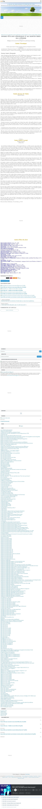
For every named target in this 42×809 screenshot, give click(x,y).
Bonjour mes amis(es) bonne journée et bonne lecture (12, 437)
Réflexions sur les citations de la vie (8, 671)
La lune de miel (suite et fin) (6, 485)
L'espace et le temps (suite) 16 (7, 552)
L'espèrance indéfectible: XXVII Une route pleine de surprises (13, 593)
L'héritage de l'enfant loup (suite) (7, 612)
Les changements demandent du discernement (10, 522)
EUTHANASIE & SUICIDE (5, 466)
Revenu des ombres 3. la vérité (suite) (8, 689)
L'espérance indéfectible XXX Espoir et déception (10, 595)
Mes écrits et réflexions (5, 622)
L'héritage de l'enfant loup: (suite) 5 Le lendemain (11, 613)
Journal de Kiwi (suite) (5, 479)
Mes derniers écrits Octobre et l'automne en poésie (11, 621)
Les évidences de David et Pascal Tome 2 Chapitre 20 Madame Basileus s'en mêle (17, 530)
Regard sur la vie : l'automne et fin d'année (9, 680)
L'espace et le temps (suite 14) (7, 550)
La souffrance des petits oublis (7, 493)
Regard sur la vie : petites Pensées (8, 682)
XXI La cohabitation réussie (6, 706)
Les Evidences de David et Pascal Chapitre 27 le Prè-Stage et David (14, 527)
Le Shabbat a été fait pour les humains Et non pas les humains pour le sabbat (16, 534)
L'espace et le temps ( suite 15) (7, 551)
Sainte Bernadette (4, 693)
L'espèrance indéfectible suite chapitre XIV (9, 587)
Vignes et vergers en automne (7, 704)
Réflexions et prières (5, 669)
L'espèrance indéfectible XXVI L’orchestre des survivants (12, 594)
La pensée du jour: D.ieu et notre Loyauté (9, 490)
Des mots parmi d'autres (6, 454)
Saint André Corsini (36, 34)
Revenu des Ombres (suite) (6, 691)
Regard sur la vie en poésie (6, 675)
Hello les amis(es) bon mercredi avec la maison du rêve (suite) (13, 469)
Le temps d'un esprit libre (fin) (7, 607)
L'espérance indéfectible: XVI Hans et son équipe (10, 589)
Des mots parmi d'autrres (6, 458)
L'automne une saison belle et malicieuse (9, 495)
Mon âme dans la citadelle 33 (6, 644)
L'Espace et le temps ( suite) (6, 539)
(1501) (4, 713)
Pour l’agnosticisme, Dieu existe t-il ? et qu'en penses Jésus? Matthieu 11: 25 (16, 662)
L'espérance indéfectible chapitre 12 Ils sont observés (11, 562)
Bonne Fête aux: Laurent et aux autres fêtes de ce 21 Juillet (13, 721)
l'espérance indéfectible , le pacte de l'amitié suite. (11, 585)
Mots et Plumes (4, 645)
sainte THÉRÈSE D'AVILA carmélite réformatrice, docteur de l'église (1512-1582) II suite (18, 695)
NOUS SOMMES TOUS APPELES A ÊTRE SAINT (10, 651)
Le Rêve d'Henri (4, 510)
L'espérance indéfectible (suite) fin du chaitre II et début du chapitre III (15, 588)
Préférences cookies (21, 778)
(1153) (3, 715)
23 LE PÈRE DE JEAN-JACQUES (6, 430)
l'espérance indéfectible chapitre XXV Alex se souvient (12, 582)
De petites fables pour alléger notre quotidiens (10, 453)
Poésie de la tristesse (5, 660)
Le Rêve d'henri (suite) (5, 516)
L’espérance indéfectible (5, 560)
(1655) (4, 710)
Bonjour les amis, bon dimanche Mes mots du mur (11, 435)
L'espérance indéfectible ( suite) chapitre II (9, 586)
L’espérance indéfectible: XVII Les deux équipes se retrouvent (13, 590)
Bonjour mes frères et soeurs (7, 441)
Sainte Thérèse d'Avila (5, 694)
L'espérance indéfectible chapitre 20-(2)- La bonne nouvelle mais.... (14, 566)
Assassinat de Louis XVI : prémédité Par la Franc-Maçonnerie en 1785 (15, 433)
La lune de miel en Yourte (6, 483)
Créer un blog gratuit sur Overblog (27, 776)
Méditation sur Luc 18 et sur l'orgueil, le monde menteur (12, 620)
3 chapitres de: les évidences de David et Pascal (10, 432)
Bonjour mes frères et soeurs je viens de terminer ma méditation (14, 442)
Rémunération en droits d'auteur (17, 777)
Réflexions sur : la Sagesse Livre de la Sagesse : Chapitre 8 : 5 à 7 (14, 670)
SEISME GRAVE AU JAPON (6, 699)
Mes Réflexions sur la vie (6, 639)
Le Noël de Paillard (4, 502)
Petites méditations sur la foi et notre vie (9, 658)
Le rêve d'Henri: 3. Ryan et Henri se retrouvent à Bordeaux (12, 511)
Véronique (10, 34)
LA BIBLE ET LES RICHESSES (6, 480)
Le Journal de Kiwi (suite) (6, 497)
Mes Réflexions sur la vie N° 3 (7, 640)
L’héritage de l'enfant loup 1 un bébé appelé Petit (11, 609)
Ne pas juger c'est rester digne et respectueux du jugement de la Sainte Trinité (17, 650)
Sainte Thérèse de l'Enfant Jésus (7, 697)
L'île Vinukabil (3, 616)
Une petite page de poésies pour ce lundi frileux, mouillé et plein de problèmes (17, 702)
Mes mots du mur (4, 624)
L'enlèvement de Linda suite (6, 501)
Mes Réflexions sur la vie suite (7, 642)
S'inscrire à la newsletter (5, 280)
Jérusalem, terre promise (6, 475)
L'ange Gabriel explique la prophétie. (8, 489)
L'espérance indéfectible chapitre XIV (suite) (9, 574)
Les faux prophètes (4, 532)
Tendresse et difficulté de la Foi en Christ (9, 701)
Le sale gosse (3, 520)
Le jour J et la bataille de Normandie (8, 496)
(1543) (3, 712)
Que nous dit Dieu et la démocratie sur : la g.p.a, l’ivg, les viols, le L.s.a (15, 667)
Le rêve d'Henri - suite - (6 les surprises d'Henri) (10, 517)
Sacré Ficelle (3, 692)
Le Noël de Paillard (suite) (6, 505)
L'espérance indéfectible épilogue (7, 584)
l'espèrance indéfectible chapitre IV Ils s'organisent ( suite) (12, 572)
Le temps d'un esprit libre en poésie (8, 602)
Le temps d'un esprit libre (6, 598)
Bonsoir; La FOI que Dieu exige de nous (9, 444)
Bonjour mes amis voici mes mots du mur (9, 440)
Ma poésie (3, 618)
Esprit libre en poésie (5, 462)
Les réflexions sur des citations (7, 597)
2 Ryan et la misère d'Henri (6, 431)
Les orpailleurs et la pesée (6, 536)
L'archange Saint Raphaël (6, 491)
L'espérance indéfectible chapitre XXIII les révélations (11, 577)
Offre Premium (25, 777)
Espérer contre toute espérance (7, 461)
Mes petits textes (4, 636)
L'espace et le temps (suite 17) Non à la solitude (10, 553)
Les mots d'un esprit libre (6, 535)
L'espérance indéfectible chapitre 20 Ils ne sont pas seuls (12, 569)
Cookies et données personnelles (34, 777)
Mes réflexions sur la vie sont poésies (8, 641)
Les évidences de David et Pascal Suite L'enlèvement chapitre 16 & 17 (15, 528)
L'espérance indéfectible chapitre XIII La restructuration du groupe (14, 573)
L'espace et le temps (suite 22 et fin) (8, 559)
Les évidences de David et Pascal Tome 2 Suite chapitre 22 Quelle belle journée (17, 531)
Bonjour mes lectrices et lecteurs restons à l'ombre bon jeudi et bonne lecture (17, 443)
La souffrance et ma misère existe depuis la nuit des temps (13, 494)
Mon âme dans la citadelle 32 (6, 643)
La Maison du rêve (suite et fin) (7, 488)
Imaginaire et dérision (5, 471)
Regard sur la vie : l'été (5, 681)
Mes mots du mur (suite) (6, 629)
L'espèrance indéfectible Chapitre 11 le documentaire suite (13, 561)
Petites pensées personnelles (7, 659)
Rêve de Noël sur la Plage (6, 687)
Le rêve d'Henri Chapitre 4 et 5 (7, 513)
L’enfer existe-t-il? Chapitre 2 (6, 500)
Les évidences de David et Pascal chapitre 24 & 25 (11, 526)
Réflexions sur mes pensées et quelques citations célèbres (13, 672)
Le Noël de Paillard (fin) (5, 503)
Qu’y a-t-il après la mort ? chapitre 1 (8, 668)
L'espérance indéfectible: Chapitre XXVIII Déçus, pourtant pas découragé (15, 583)
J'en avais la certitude (5, 473)
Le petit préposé (4, 506)
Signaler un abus (5, 777)
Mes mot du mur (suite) (5, 623)
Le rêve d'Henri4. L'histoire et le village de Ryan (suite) (11, 512)
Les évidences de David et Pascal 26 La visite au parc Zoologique (14, 523)
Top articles (35, 776)
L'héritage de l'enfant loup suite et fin (8, 615)
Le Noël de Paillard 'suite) (6, 504)
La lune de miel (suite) (5, 484)
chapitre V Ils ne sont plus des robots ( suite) (10, 448)
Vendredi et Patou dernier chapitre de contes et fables (12, 703)
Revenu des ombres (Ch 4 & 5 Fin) (7, 690)
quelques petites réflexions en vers (8, 666)
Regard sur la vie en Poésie (6, 674)
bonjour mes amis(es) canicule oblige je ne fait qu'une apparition (14, 438)
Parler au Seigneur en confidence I (8, 653)
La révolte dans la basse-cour (7, 492)
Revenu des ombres (5, 688)
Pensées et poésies (4, 657)
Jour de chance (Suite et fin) (6, 478)
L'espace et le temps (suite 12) (7, 549)
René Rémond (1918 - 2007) (6, 686)
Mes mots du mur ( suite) (6, 628)
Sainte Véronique (17, 34)
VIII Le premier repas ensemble (7, 705)
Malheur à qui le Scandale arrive (7, 617)
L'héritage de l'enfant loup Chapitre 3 (8, 610)
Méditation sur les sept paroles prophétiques (10, 619)
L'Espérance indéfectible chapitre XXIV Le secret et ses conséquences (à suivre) (17, 581)
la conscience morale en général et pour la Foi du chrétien (12, 481)
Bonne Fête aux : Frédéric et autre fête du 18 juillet (12, 725)
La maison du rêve (4, 487)
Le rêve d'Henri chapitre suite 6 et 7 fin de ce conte (11, 515)
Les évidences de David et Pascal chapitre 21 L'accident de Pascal (14, 525)
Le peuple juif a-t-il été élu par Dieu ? (8, 507)
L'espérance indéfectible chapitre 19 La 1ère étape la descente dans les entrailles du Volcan (19, 565)
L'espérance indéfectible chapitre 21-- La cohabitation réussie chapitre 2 (15, 570)
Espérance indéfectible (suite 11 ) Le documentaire (11, 460)
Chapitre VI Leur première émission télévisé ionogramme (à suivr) (14, 447)
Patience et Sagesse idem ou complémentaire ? (10, 654)
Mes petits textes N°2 (5, 637)
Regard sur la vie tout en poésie (7, 685)
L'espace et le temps (5, 537)
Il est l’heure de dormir (5, 470)
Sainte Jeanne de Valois (26, 34)
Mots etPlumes (4, 647)
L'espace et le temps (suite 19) (7, 555)
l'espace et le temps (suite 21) (7, 558)
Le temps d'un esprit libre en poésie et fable (10, 605)
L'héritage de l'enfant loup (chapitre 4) (8, 611)
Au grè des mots (4, 434)
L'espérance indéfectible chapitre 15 (8, 563)
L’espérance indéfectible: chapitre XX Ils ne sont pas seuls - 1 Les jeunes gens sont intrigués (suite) (21, 580)
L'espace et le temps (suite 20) (7, 557)
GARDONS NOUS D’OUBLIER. (6, 468)
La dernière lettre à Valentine (7, 482)
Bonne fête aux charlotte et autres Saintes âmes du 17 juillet (14, 730)
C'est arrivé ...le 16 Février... (6, 445)
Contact (39, 776)
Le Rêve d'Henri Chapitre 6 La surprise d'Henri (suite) (11, 514)
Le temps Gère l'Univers (5, 608)
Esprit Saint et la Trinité (5, 465)
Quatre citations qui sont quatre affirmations (10, 665)
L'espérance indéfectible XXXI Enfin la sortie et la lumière (12, 596)
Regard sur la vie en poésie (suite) (7, 679)
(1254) (4, 714)
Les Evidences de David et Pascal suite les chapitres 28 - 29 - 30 (13, 529)
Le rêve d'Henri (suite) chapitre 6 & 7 (8, 519)
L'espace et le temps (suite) (6, 538)
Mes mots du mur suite (5, 634)
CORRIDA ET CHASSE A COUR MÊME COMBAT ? (10, 450)
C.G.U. (10, 777)
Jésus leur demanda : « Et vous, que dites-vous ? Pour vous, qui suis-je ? (15, 476)
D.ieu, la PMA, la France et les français (8, 459)
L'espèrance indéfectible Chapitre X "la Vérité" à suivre (12, 575)
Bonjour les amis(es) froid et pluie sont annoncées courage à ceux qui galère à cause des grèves (20, 436)
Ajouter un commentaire (9, 310)
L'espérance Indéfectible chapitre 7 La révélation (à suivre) (12, 571)
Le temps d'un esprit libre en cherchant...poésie (10, 601)
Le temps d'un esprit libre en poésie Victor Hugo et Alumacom (13, 606)
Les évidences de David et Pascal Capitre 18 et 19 (11, 524)
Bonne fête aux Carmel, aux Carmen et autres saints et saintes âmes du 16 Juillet (18, 734)
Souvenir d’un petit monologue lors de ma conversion (12, 700)
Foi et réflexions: (4, 467)
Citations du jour (4, 449)
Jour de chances (4, 477)
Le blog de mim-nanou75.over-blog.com (21, 4)
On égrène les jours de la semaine (7, 652)
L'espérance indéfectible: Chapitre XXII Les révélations (11, 578)
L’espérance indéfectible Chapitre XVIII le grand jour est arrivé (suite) (14, 576)
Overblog (27, 774)
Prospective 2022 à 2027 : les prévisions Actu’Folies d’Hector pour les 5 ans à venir (17, 663)
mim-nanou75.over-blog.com (13, 375)
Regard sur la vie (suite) (5, 683)
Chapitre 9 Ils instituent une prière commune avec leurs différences (14, 446)
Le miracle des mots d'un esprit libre (8, 499)
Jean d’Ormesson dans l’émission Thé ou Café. (10, 472)
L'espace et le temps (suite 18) (7, 554)
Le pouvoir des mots (5, 421)
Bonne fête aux (4, 34)
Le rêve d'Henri (4, 508)
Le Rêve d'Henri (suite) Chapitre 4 (7, 518)
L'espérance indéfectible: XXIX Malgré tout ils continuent (12, 592)
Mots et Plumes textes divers (6, 648)
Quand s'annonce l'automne (6, 664)
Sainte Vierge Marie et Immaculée (7, 698)
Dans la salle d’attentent (5, 452)
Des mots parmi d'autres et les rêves (8, 457)
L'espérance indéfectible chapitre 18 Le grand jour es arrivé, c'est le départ (16, 564)
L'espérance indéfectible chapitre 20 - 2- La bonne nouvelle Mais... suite (15, 567)
